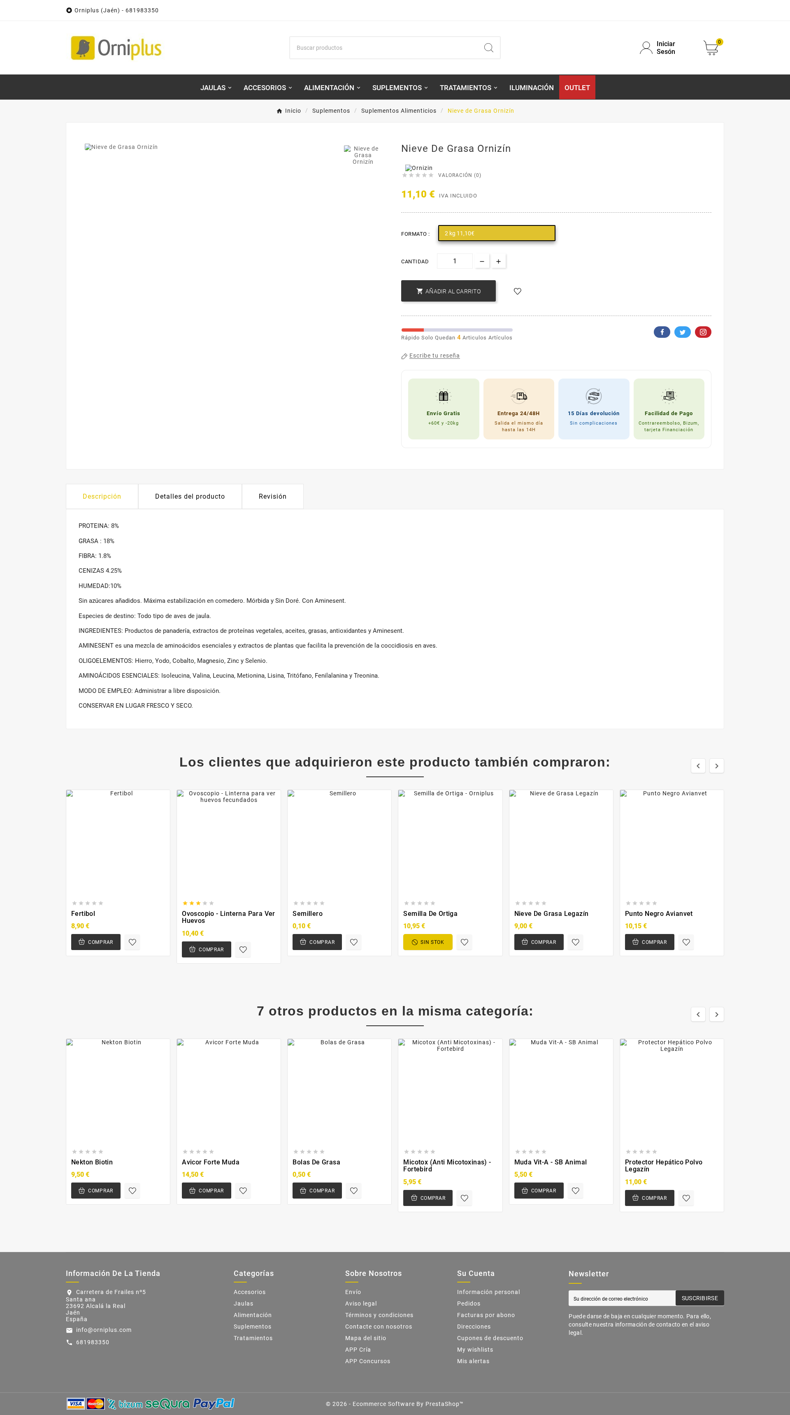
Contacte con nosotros (378, 1326)
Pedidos (469, 1303)
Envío (353, 1292)
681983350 (92, 1342)
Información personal (488, 1292)
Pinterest (703, 332)
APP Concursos (367, 1361)
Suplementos (253, 1326)
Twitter (682, 332)
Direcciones (474, 1326)
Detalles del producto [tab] (190, 496)
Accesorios (250, 1292)
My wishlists (475, 1349)
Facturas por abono (486, 1315)
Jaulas (243, 1303)
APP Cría (358, 1349)
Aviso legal (361, 1303)
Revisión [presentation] (273, 496)
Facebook (662, 332)
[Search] (488, 47)
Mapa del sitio (365, 1338)
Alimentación (253, 1315)
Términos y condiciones (379, 1315)
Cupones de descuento (490, 1338)
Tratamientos (253, 1338)
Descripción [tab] (102, 496)
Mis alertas (473, 1361)
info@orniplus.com (104, 1330)
